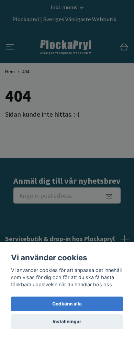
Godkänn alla (67, 303)
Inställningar (67, 321)
